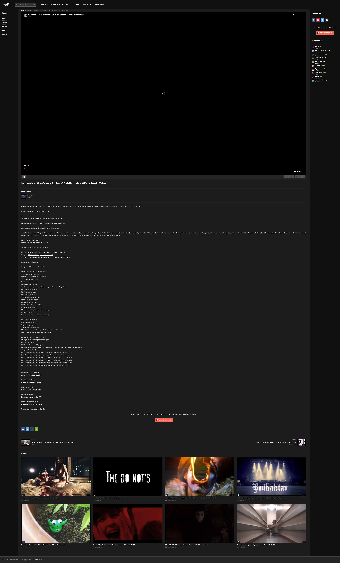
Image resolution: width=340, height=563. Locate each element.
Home (22, 10)
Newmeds (29, 195)
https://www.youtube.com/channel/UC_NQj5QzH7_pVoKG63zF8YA (49, 257)
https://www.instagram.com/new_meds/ (40, 255)
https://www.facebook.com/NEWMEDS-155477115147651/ (46, 252)
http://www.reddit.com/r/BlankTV (31, 397)
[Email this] (36, 429)
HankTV (4, 18)
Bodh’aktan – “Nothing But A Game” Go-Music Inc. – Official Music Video (259, 498)
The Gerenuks (319, 72)
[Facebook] (313, 20)
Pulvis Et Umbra (320, 54)
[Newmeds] (23, 196)
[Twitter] (322, 20)
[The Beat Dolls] (313, 58)
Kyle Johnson (319, 69)
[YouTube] (318, 20)
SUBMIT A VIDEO (56, 4)
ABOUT (68, 4)
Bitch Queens (319, 61)
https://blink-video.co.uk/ (40, 243)
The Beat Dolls (319, 57)
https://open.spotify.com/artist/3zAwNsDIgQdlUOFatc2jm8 (44, 218)
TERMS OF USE (99, 4)
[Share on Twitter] (27, 429)
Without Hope (319, 65)
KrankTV (4, 34)
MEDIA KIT (86, 4)
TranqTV (4, 22)
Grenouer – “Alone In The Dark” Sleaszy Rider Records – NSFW (40, 498)
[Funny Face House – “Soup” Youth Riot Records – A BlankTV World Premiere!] (56, 523)
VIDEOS (43, 4)
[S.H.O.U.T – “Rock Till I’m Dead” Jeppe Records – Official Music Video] (199, 523)
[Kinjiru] (313, 47)
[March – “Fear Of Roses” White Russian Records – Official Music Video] (127, 523)
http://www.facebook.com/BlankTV (32, 382)
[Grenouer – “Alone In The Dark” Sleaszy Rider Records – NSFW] (56, 476)
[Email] (326, 20)
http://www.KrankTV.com (29, 206)
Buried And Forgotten (321, 50)
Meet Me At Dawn (320, 80)
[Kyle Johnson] (313, 69)
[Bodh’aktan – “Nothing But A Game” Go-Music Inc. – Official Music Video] (271, 476)
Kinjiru (317, 46)
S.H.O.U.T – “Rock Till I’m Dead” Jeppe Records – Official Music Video (186, 545)
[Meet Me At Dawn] (313, 80)
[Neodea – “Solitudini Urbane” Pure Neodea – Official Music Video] (236, 442)
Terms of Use (38, 560)
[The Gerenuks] (313, 73)
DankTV (4, 30)
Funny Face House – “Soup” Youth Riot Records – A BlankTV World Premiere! (44, 545)
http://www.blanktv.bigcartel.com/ (31, 404)
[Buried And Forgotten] (313, 51)
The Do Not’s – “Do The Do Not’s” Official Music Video (109, 498)
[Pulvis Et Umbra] (313, 54)
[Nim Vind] (313, 77)
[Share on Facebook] (23, 429)
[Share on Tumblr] (32, 429)
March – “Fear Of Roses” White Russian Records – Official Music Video (114, 545)
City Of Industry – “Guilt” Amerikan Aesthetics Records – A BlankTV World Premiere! (190, 498)
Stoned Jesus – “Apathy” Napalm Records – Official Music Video (256, 545)
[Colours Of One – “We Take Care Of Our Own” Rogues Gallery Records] (91, 442)
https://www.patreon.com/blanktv (31, 375)
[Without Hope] (313, 66)
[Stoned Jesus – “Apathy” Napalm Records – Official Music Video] (271, 523)
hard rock (29, 10)
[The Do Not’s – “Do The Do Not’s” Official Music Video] (127, 476)
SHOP (77, 4)
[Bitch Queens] (313, 62)
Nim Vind (318, 76)
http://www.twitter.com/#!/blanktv (31, 389)
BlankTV (4, 26)
